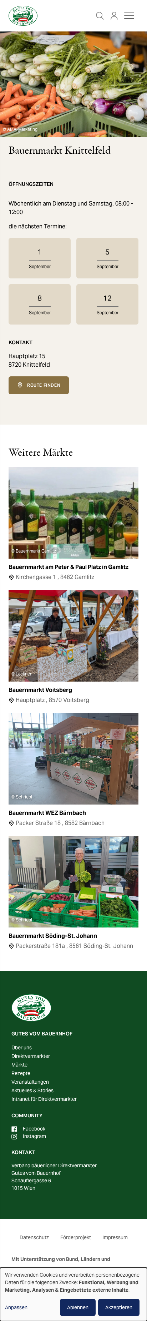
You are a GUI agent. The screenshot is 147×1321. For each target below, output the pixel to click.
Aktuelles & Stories (32, 1090)
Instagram (34, 1136)
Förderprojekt (75, 1237)
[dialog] (73, 1294)
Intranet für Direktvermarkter (44, 1099)
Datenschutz (34, 1237)
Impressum (115, 1237)
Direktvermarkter (30, 1056)
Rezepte (20, 1073)
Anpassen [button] (16, 1307)
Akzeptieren (118, 1307)
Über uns (21, 1047)
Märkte (19, 1065)
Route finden (43, 385)
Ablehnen (77, 1307)
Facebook (34, 1128)
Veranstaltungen (30, 1082)
